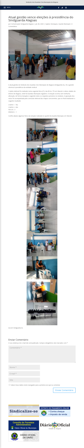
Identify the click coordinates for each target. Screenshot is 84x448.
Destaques (54, 24)
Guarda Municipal (64, 24)
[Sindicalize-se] (23, 416)
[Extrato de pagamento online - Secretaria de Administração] (55, 416)
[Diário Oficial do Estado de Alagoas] (55, 430)
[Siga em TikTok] (62, 7)
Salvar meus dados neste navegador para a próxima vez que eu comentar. (35, 385)
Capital (47, 24)
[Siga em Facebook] (58, 7)
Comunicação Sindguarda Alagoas (22, 24)
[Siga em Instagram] (66, 7)
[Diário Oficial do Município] (23, 430)
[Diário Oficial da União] (23, 441)
